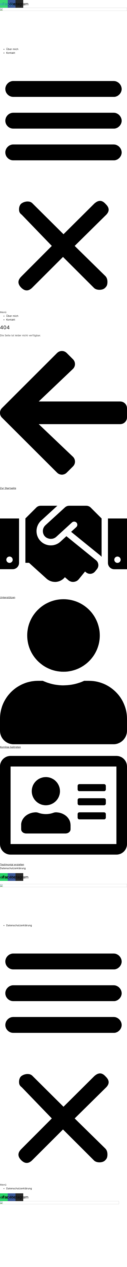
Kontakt (10, 52)
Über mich (12, 49)
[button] (63, 184)
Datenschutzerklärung (13, 868)
